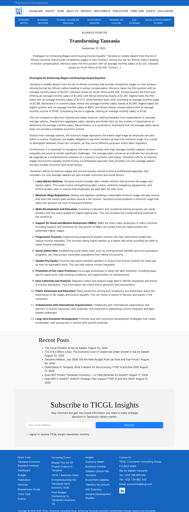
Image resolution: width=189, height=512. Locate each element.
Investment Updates (94, 21)
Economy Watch (23, 21)
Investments (102, 11)
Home (60, 11)
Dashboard (36, 11)
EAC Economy (134, 21)
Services (86, 11)
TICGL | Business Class (65, 475)
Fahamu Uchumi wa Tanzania (68, 21)
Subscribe (129, 425)
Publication (120, 11)
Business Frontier (43, 21)
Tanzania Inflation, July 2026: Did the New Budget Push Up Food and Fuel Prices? (92, 359)
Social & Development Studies (158, 21)
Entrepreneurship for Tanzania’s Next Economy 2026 (64, 483)
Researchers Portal (29, 489)
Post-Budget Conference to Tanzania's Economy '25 (63, 498)
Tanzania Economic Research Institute (29, 463)
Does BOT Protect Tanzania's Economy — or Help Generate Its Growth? (86, 374)
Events (150, 11)
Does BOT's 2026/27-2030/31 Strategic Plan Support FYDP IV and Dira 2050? (90, 378)
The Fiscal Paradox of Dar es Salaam (66, 347)
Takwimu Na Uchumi (116, 21)
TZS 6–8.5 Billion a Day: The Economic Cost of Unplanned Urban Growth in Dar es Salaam (97, 351)
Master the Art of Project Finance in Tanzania (62, 466)
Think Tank (137, 11)
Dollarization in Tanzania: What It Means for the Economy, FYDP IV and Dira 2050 (92, 367)
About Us (72, 11)
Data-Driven (165, 11)
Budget (50, 11)
